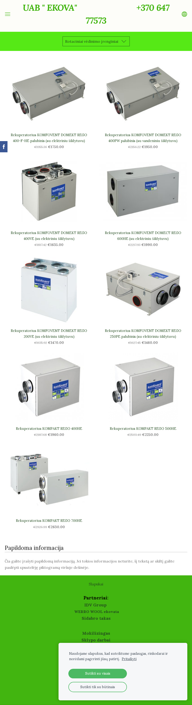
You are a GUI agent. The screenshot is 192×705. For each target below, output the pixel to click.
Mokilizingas (96, 633)
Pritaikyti (129, 659)
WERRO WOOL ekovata (96, 611)
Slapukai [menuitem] (96, 584)
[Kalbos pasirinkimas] (184, 14)
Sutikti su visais (97, 673)
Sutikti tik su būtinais (97, 687)
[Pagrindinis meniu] (7, 14)
